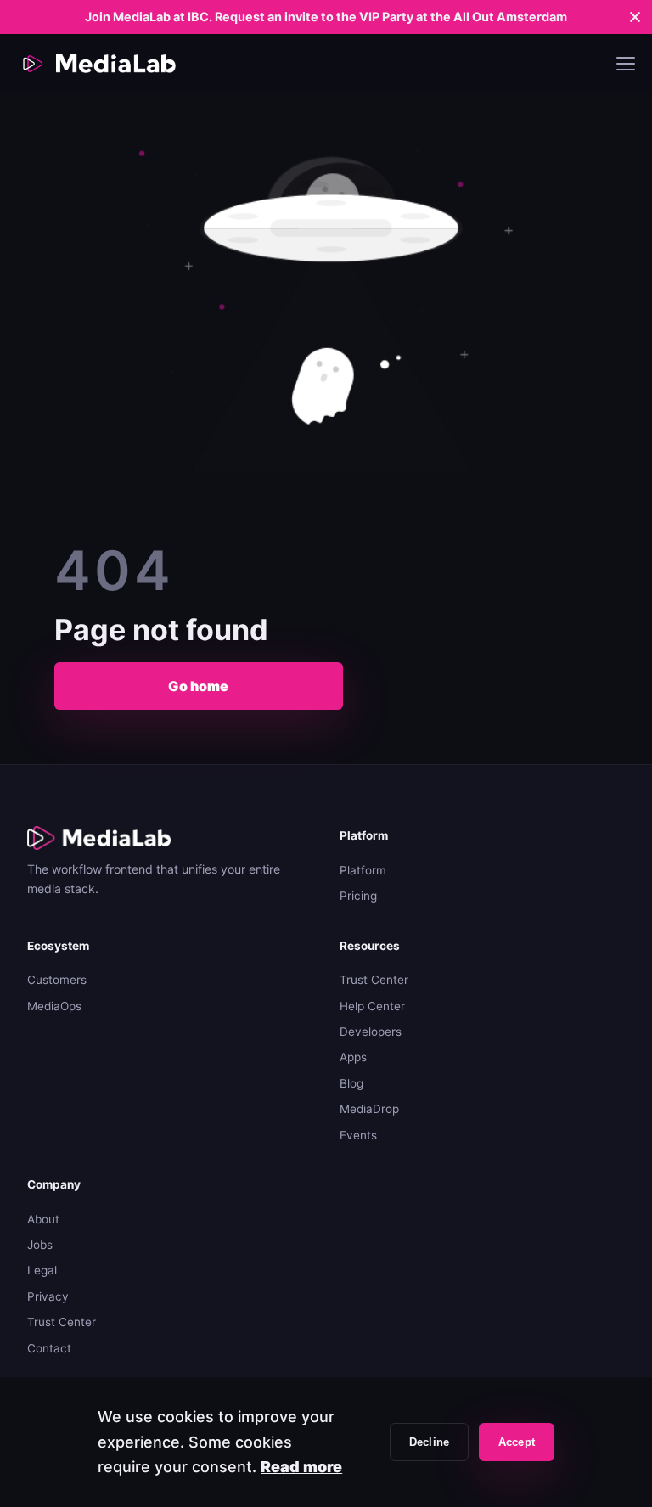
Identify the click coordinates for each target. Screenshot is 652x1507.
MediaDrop (369, 1109)
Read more (301, 1467)
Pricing (358, 896)
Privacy (48, 1296)
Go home (198, 686)
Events (358, 1135)
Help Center (372, 1006)
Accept (516, 1442)
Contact (49, 1348)
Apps (353, 1057)
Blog (351, 1083)
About (43, 1219)
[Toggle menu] (625, 64)
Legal (42, 1270)
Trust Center (374, 980)
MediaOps (54, 1006)
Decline (429, 1442)
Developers (371, 1031)
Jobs (40, 1244)
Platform (363, 870)
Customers (57, 980)
